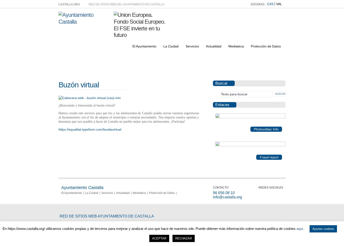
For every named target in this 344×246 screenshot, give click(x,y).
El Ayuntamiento (144, 46)
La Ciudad (171, 46)
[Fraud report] (250, 145)
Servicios (192, 46)
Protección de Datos (266, 46)
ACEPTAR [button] (159, 238)
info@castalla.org (227, 197)
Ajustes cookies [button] (323, 229)
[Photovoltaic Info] (250, 117)
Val (279, 4)
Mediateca (236, 46)
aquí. (300, 229)
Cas (270, 4)
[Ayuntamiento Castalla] (84, 21)
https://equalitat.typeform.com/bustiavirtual (90, 129)
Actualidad (213, 46)
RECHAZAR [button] (183, 238)
